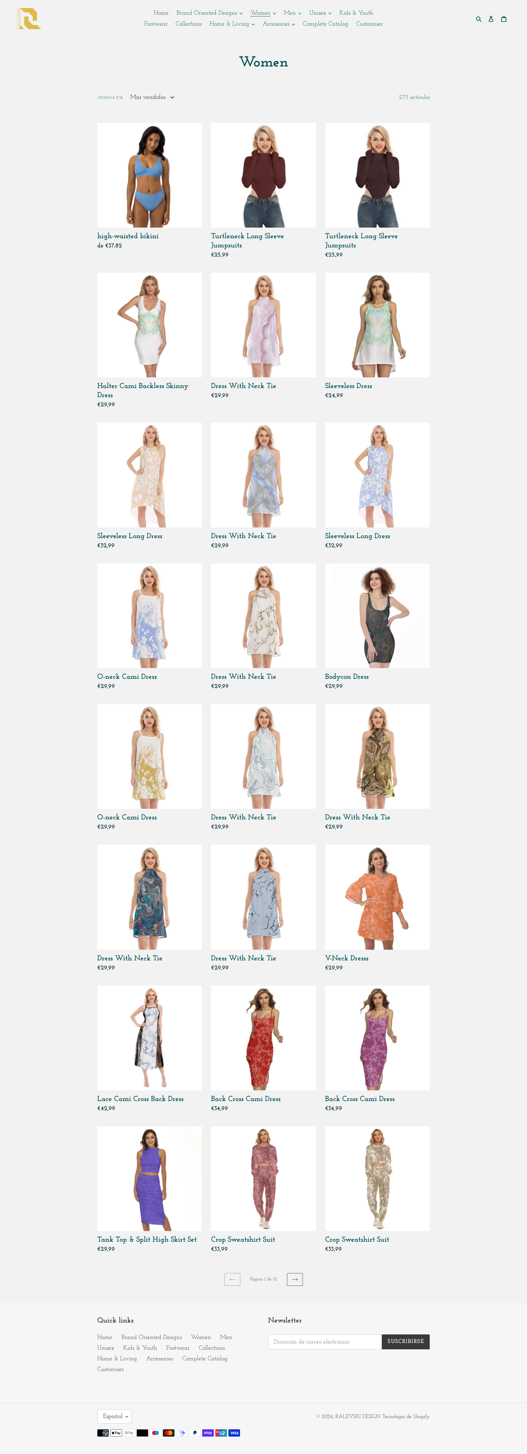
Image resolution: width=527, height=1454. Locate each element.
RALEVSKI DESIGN (357, 1416)
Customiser (110, 1369)
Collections (212, 1348)
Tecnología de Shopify (406, 1416)
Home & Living (117, 1359)
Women (201, 1337)
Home (104, 1337)
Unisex (105, 1348)
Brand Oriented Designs (151, 1337)
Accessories (159, 1359)
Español (113, 1416)
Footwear (178, 1348)
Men (226, 1337)
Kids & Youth (140, 1348)
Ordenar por (110, 98)
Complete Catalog (205, 1359)
